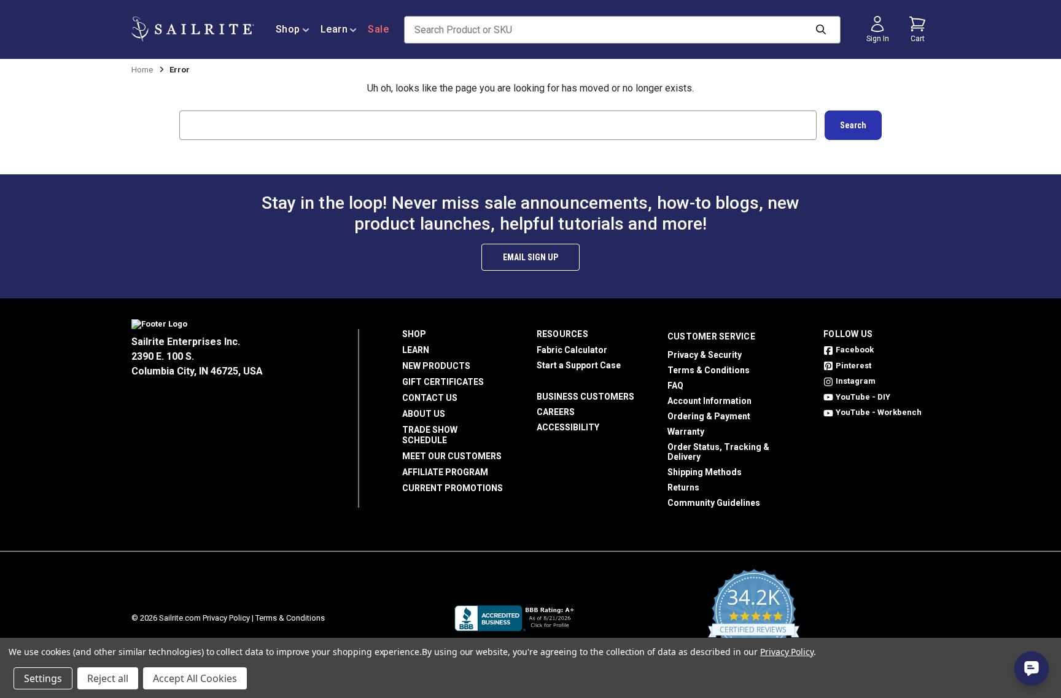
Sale (378, 29)
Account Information (709, 401)
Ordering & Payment (708, 416)
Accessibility (568, 427)
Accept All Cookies (195, 678)
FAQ (675, 385)
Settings (43, 678)
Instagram (856, 381)
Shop (288, 29)
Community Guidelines (713, 503)
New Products (436, 366)
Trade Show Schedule (429, 435)
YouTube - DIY (863, 396)
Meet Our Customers (452, 456)
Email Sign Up (530, 257)
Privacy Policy (226, 617)
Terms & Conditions (708, 370)
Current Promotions (452, 488)
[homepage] (192, 29)
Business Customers (585, 396)
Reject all (107, 678)
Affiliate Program (445, 472)
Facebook (855, 349)
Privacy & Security (704, 355)
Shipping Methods (704, 472)
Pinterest (853, 365)
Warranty (685, 431)
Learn (334, 29)
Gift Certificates (443, 382)
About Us (423, 414)
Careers (556, 412)
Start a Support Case (579, 365)
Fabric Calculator (572, 350)
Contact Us (429, 398)
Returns (683, 487)
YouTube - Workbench (879, 412)
